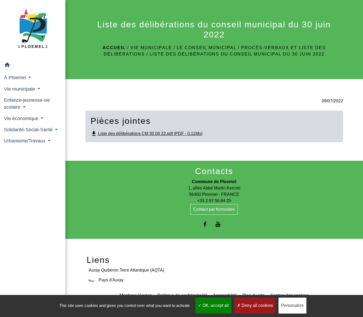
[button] (32, 66)
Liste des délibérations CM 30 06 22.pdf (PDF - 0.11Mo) (146, 133)
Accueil (114, 47)
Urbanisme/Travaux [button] (25, 140)
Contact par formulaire (214, 209)
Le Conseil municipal (206, 47)
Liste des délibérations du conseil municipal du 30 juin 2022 (237, 54)
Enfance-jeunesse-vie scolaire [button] (27, 104)
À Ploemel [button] (15, 77)
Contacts (214, 171)
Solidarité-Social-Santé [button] (29, 129)
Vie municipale (151, 47)
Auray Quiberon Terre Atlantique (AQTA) (126, 270)
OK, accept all (215, 305)
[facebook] (207, 224)
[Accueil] (32, 29)
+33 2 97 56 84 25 (214, 200)
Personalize (292, 305)
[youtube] (220, 224)
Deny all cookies (256, 305)
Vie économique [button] (22, 118)
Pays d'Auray (111, 280)
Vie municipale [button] (20, 89)
